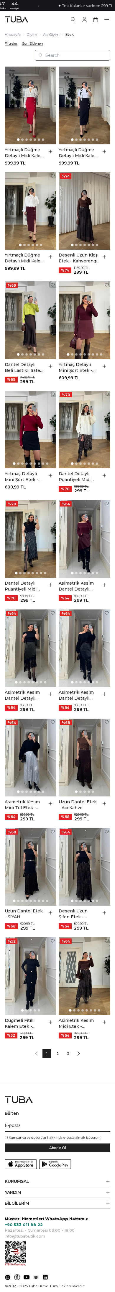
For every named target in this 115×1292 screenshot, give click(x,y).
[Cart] (95, 19)
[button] (57, 1181)
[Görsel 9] (101, 354)
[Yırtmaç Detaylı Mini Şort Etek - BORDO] (84, 320)
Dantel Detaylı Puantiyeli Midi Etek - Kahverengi (78, 477)
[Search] (73, 19)
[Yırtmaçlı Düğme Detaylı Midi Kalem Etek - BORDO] (30, 211)
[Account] (84, 19)
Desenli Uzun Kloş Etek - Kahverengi (78, 258)
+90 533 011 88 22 (24, 1224)
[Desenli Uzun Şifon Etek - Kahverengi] (84, 867)
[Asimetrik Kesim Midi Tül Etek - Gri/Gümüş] (30, 757)
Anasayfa (13, 34)
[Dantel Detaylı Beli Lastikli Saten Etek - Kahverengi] (30, 320)
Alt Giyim (51, 34)
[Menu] (106, 19)
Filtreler (11, 43)
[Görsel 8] (97, 354)
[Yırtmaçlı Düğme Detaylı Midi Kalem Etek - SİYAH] (84, 105)
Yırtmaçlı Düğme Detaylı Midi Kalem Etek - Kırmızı (25, 153)
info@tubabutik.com (25, 1236)
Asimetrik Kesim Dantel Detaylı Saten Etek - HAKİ (24, 695)
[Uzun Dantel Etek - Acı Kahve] (84, 757)
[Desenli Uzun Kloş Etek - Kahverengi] (84, 211)
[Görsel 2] (22, 139)
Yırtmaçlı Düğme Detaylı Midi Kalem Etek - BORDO (25, 258)
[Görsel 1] (18, 139)
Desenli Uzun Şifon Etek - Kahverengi (73, 914)
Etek (69, 34)
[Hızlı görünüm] (50, 151)
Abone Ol (57, 1148)
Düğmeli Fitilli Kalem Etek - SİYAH (19, 1023)
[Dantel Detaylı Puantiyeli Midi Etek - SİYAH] (30, 539)
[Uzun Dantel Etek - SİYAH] (30, 867)
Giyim (32, 34)
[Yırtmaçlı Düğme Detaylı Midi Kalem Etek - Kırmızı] (30, 105)
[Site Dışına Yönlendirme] (8, 1277)
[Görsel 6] (39, 139)
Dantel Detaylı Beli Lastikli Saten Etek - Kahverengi (24, 367)
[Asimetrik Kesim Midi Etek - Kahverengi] (84, 976)
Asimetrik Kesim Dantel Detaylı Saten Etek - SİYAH (76, 695)
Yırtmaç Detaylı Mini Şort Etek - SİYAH (21, 477)
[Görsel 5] (35, 139)
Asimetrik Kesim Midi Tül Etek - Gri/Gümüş (22, 805)
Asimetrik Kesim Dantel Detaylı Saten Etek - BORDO (76, 586)
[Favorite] (52, 70)
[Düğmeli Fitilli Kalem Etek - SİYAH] (30, 976)
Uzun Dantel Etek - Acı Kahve (78, 804)
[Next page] (78, 1053)
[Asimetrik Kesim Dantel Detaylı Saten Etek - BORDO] (84, 539)
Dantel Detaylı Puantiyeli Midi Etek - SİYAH (21, 586)
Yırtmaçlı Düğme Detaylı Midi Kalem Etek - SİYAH (78, 153)
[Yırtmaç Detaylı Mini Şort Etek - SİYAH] (30, 430)
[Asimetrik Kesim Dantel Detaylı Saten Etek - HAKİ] (30, 648)
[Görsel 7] (43, 139)
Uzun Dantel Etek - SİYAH (24, 914)
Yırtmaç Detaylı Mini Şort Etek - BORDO (75, 367)
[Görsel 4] (30, 139)
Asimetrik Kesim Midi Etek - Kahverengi (76, 1023)
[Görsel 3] (26, 139)
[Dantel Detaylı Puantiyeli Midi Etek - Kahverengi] (84, 430)
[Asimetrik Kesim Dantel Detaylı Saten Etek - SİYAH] (84, 648)
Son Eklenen (32, 43)
